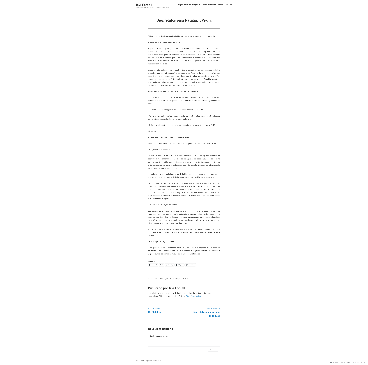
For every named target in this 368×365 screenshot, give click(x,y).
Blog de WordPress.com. (153, 360)
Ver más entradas (193, 296)
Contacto (228, 4)
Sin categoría (176, 279)
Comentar (213, 350)
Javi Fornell (144, 4)
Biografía (196, 4)
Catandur (212, 4)
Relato (187, 279)
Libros (204, 4)
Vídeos (220, 4)
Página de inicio (184, 4)
